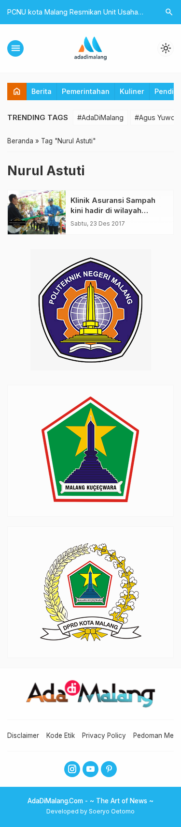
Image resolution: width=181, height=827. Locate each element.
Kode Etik (60, 735)
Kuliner (132, 91)
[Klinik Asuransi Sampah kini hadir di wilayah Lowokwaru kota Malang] (37, 212)
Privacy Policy (104, 735)
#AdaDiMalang (100, 117)
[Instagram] (72, 769)
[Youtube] (90, 769)
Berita (41, 91)
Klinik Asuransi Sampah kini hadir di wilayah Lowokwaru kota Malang (114, 210)
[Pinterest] (109, 769)
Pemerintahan (86, 91)
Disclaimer (23, 735)
